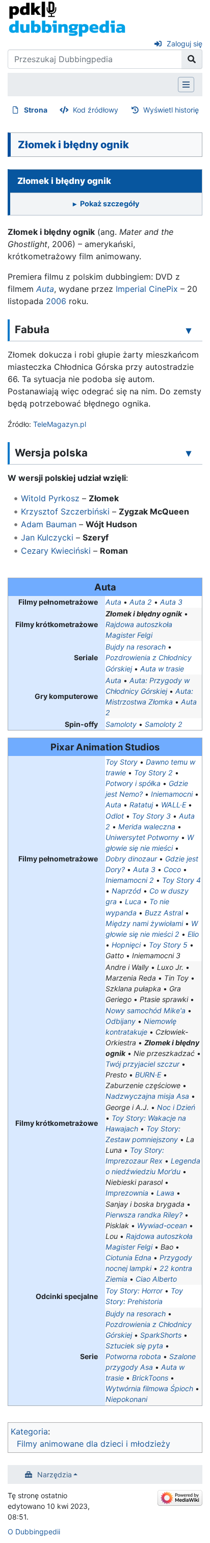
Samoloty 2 (163, 724)
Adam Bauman (48, 524)
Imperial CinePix (147, 289)
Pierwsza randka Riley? (144, 1214)
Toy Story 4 (181, 880)
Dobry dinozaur (131, 858)
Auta (45, 289)
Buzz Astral (164, 912)
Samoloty (121, 724)
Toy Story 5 (168, 944)
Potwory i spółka (133, 783)
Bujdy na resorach (136, 646)
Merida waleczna (146, 826)
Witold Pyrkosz (50, 498)
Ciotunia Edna (128, 1257)
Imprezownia (127, 1192)
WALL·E (173, 804)
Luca (133, 901)
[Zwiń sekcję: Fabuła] (188, 330)
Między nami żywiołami (144, 923)
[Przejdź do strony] (191, 59)
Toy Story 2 (153, 772)
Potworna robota (133, 1356)
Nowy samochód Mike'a (146, 1010)
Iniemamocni (172, 794)
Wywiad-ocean (162, 1225)
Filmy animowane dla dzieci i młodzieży (93, 1444)
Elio (193, 934)
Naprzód (126, 890)
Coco (172, 869)
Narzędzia (54, 1474)
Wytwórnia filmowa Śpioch (149, 1388)
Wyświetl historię (171, 109)
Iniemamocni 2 (130, 880)
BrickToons (150, 1377)
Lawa (165, 1192)
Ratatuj (141, 804)
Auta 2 (140, 602)
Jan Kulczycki (47, 537)
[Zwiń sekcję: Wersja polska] (188, 453)
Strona (35, 109)
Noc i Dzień (176, 1107)
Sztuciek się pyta (134, 1345)
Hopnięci (126, 944)
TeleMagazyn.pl (59, 424)
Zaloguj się (184, 43)
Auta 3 (171, 602)
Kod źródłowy (95, 109)
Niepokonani (126, 1399)
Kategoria (29, 1431)
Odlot (115, 815)
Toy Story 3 (151, 815)
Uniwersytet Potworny (142, 837)
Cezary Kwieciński (56, 551)
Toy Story (122, 761)
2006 (56, 301)
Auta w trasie (162, 668)
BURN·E (148, 1074)
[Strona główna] (67, 18)
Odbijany (121, 1021)
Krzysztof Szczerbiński (65, 511)
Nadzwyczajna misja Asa (147, 1096)
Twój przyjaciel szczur (142, 1064)
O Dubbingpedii (34, 1531)
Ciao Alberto (156, 1279)
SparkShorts (160, 1335)
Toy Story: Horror (134, 1290)
